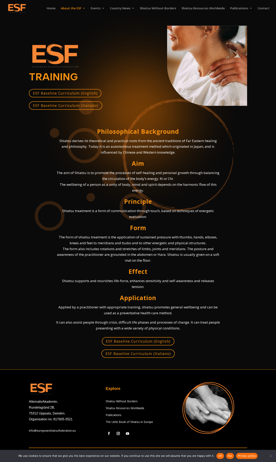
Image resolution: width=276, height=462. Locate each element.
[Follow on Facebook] (109, 433)
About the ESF (71, 8)
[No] (271, 456)
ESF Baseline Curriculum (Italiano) (65, 105)
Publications (239, 8)
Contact (264, 8)
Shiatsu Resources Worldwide (203, 8)
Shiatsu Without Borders (158, 8)
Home (51, 8)
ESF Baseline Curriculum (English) (65, 93)
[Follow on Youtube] (127, 433)
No (230, 455)
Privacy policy (247, 455)
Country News (120, 8)
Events (96, 8)
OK (220, 455)
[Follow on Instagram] (118, 433)
